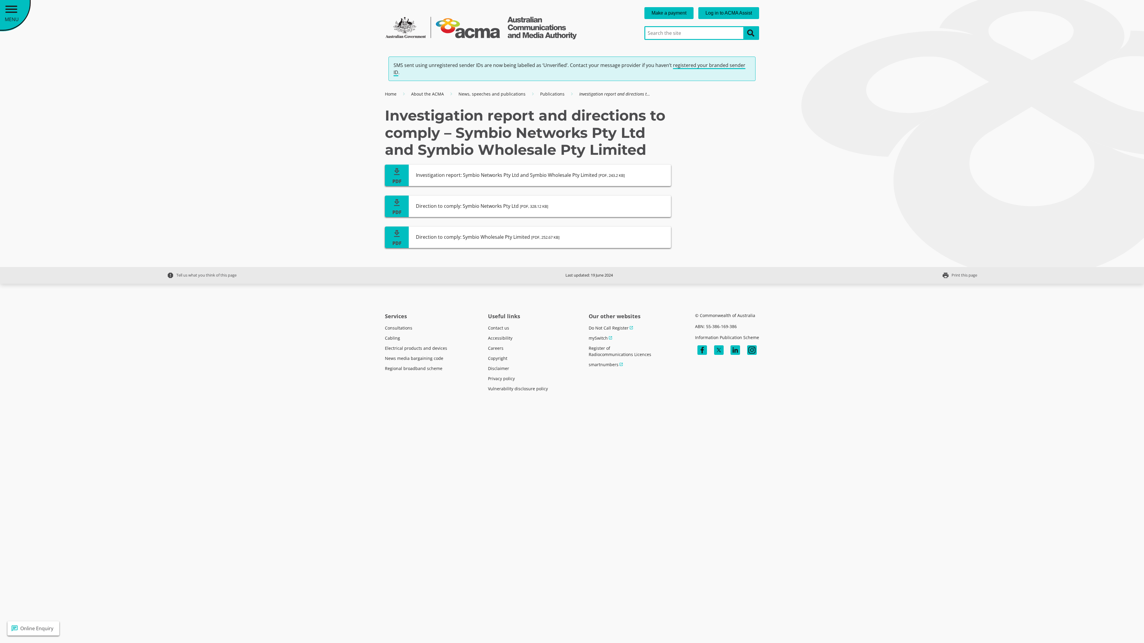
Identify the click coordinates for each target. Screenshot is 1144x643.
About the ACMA (427, 94)
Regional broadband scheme (413, 368)
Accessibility (500, 338)
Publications (552, 94)
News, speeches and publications (492, 94)
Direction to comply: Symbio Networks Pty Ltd (482, 206)
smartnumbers (603, 364)
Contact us (498, 328)
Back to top (1118, 628)
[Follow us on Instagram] (752, 350)
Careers (495, 348)
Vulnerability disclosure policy (518, 388)
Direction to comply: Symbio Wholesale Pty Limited (487, 237)
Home (391, 94)
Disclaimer (498, 368)
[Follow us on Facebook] (702, 350)
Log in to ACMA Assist (728, 12)
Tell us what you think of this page (202, 275)
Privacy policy (501, 378)
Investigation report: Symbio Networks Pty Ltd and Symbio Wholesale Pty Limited (520, 175)
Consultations (398, 328)
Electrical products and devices (416, 348)
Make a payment (669, 12)
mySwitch (598, 338)
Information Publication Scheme (727, 337)
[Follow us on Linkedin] (735, 350)
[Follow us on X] (719, 350)
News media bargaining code (414, 358)
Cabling (392, 338)
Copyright (497, 358)
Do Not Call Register (609, 328)
